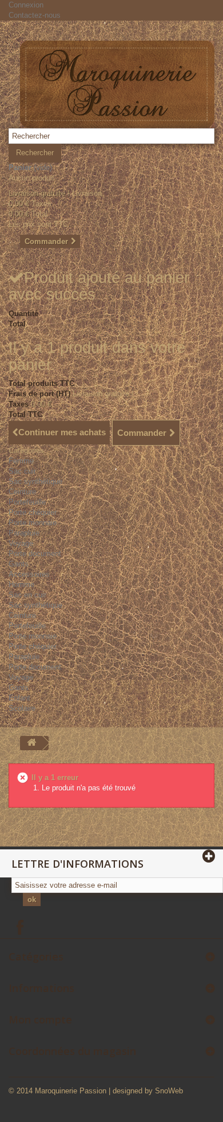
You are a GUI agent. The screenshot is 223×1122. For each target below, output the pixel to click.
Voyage (21, 543)
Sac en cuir (27, 594)
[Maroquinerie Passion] (117, 84)
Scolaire (22, 708)
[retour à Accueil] (31, 743)
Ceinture (22, 491)
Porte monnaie (33, 522)
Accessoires (29, 574)
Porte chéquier (33, 512)
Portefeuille (27, 502)
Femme (21, 460)
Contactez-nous (35, 15)
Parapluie (24, 533)
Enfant (19, 698)
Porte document (35, 553)
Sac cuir (22, 471)
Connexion (26, 5)
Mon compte (40, 1019)
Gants (19, 564)
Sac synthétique (35, 481)
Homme (21, 584)
